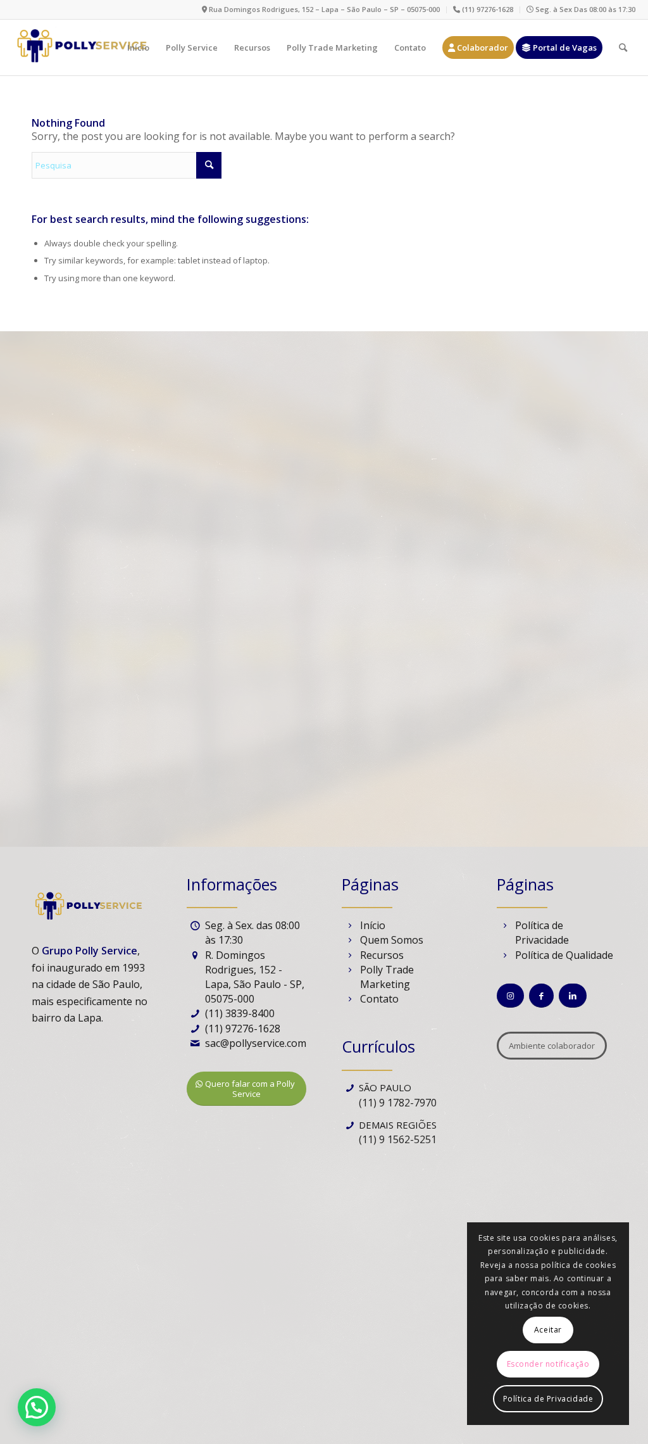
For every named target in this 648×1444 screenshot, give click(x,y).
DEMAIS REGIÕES (398, 1124)
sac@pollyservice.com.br (262, 1043)
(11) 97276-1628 (486, 9)
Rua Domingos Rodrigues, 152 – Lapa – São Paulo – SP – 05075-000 (323, 9)
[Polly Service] (81, 47)
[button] (37, 1407)
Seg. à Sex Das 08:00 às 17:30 (584, 9)
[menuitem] (321, 9)
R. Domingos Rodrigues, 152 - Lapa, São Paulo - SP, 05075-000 (254, 977)
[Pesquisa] (623, 47)
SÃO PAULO (385, 1087)
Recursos (382, 955)
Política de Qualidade (564, 955)
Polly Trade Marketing (387, 977)
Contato (379, 999)
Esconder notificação (548, 1363)
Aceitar (548, 1329)
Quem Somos (391, 940)
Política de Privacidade (542, 932)
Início (372, 925)
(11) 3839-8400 (240, 1013)
